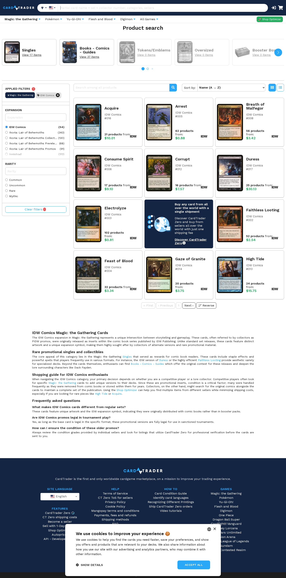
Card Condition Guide (171, 493)
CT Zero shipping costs (60, 517)
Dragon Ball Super (226, 519)
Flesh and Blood (226, 506)
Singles (127, 356)
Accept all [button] (194, 564)
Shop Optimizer (127, 390)
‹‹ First (148, 305)
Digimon (226, 511)
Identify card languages (171, 498)
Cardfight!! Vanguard (226, 524)
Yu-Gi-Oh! (226, 502)
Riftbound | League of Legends (226, 541)
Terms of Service (115, 493)
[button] (278, 52)
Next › (188, 305)
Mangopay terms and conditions (115, 511)
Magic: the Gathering (62, 382)
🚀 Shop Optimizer (269, 19)
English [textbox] (61, 496)
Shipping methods (115, 519)
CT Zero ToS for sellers (115, 498)
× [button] (214, 529)
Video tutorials (171, 511)
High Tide (101, 393)
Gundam (226, 546)
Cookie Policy (115, 506)
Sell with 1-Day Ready (59, 526)
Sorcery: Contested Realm (226, 550)
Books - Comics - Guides (147, 363)
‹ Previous (165, 305)
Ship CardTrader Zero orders (170, 506)
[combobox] (59, 496)
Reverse (208, 305)
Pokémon (226, 498)
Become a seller (60, 521)
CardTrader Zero (57, 513)
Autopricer (60, 534)
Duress (163, 360)
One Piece (226, 515)
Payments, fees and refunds (115, 515)
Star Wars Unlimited (226, 532)
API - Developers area (60, 539)
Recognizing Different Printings (171, 502)
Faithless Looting (209, 360)
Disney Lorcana (226, 528)
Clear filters (35, 209)
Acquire (117, 393)
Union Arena (226, 537)
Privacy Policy (115, 502)
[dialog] (143, 550)
